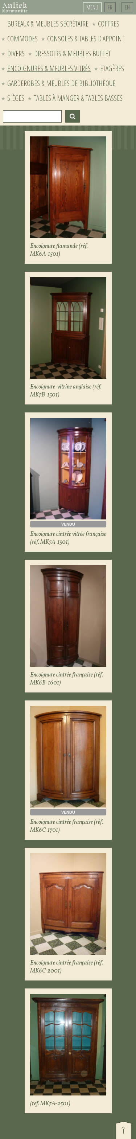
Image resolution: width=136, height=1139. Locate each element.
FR (110, 7)
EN (127, 7)
